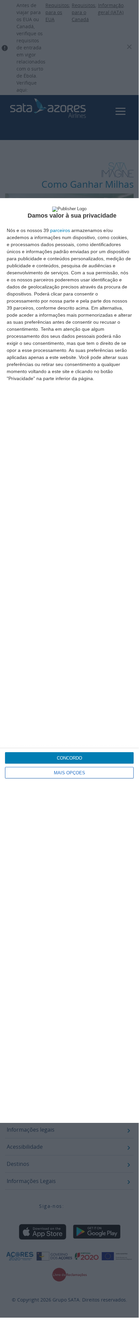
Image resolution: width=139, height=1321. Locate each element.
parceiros (60, 230)
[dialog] (69, 660)
